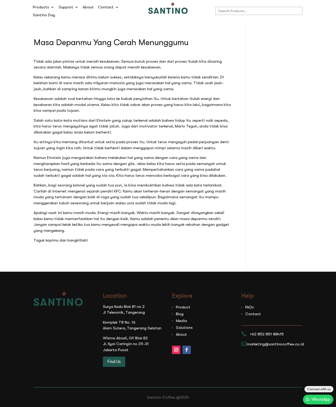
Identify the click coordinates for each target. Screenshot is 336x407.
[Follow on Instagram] (176, 350)
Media (181, 320)
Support (66, 7)
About (88, 7)
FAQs (249, 307)
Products (41, 7)
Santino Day (44, 15)
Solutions (184, 327)
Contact (106, 7)
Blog (179, 314)
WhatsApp (320, 399)
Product (183, 307)
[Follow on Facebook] (186, 350)
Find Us (114, 361)
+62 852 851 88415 (267, 334)
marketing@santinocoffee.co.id (275, 344)
